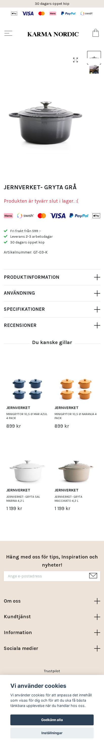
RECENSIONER (20, 325)
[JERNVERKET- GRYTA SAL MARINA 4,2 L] (27, 464)
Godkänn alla (52, 720)
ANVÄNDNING (19, 293)
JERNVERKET (18, 407)
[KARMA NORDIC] (53, 34)
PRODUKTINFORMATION (31, 277)
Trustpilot (52, 671)
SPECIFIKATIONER (24, 309)
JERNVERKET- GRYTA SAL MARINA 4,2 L (23, 499)
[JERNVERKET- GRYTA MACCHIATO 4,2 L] (76, 464)
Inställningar (52, 733)
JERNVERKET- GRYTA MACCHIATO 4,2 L (68, 499)
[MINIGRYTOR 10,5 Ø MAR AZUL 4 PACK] (27, 381)
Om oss (12, 601)
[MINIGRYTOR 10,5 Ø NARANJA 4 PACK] (76, 381)
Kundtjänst (17, 616)
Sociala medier (21, 648)
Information (18, 632)
